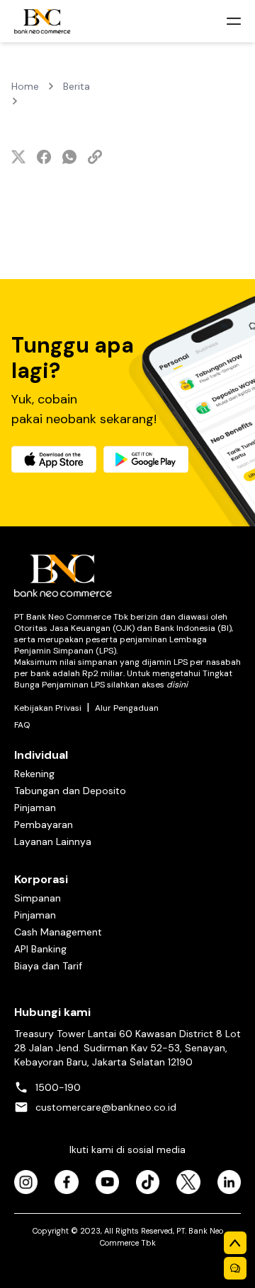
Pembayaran (43, 824)
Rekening (34, 773)
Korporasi (41, 879)
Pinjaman (35, 807)
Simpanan (37, 898)
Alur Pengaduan (127, 708)
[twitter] (18, 157)
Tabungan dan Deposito (70, 790)
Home (25, 86)
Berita (76, 86)
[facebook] (44, 157)
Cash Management (58, 932)
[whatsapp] (69, 157)
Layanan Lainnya (52, 841)
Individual (41, 755)
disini (177, 684)
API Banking (40, 949)
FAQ (22, 725)
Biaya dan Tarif (48, 965)
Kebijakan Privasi (47, 708)
